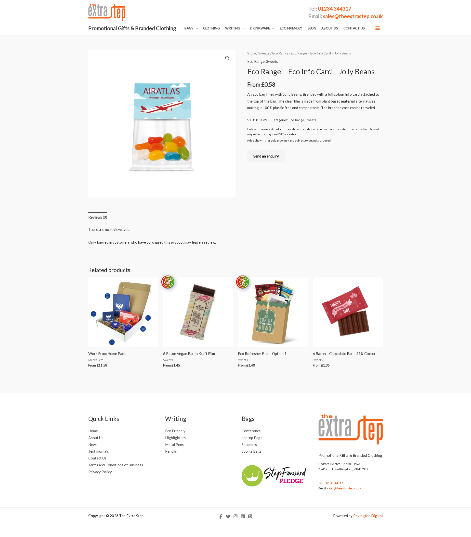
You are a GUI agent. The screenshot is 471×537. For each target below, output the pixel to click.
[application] (195, 28)
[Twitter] (228, 516)
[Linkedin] (243, 516)
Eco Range (280, 53)
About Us (95, 437)
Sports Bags (252, 451)
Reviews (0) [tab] (97, 217)
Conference (251, 431)
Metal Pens (174, 444)
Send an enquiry (266, 156)
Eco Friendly (175, 431)
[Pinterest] (250, 516)
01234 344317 (333, 483)
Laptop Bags (252, 437)
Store (251, 53)
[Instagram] (235, 516)
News (92, 444)
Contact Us (97, 458)
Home (93, 431)
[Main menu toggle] (377, 28)
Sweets (264, 53)
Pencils (171, 451)
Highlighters (175, 437)
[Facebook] (221, 516)
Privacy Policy (100, 472)
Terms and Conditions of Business (115, 465)
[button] (191, 28)
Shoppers (249, 444)
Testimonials (98, 451)
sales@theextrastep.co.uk (344, 488)
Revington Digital (368, 515)
